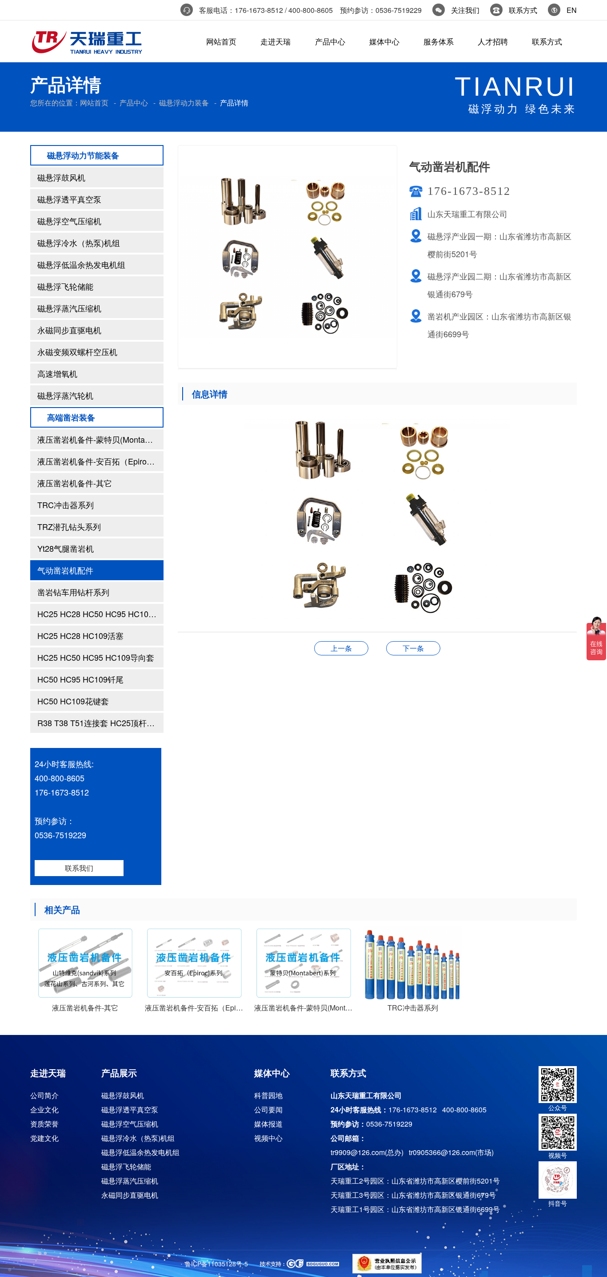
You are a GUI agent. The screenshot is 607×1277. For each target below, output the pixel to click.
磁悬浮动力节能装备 (83, 155)
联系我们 (79, 868)
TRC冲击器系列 (65, 504)
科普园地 (268, 1095)
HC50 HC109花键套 (73, 701)
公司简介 (44, 1095)
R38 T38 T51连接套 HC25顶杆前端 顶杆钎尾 (100, 722)
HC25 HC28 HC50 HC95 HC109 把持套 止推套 (100, 613)
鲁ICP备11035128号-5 (216, 1263)
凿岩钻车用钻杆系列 (73, 592)
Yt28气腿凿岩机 (65, 548)
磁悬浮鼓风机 (61, 177)
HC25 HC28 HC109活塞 (80, 635)
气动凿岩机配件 (65, 570)
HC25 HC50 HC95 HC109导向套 (95, 657)
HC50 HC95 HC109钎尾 (80, 679)
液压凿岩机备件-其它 (74, 483)
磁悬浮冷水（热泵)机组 (78, 242)
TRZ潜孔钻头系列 (69, 526)
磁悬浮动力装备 (184, 102)
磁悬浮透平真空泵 (69, 199)
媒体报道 (268, 1124)
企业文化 (44, 1109)
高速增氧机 (57, 373)
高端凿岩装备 (71, 417)
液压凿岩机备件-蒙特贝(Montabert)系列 (100, 439)
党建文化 (44, 1138)
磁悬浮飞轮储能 (65, 286)
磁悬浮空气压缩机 (69, 220)
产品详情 (234, 102)
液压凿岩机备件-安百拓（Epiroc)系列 (100, 461)
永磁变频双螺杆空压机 (77, 351)
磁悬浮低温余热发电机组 (81, 264)
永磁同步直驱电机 (69, 329)
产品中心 (134, 102)
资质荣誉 (44, 1124)
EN (572, 10)
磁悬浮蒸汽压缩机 (69, 308)
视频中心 (268, 1138)
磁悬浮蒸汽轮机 (65, 395)
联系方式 (523, 10)
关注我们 (465, 10)
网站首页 (94, 102)
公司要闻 (268, 1109)
